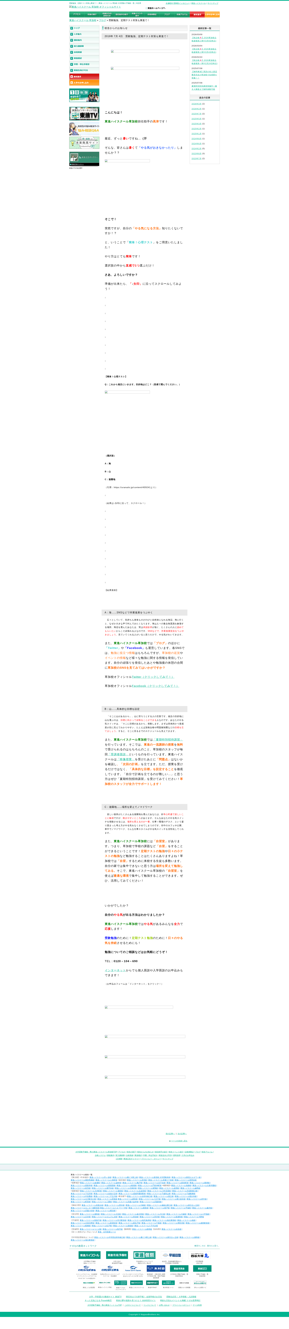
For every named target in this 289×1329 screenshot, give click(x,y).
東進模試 (138, 1155)
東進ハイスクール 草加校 (82, 20)
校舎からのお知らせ (145, 1152)
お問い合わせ (164, 1305)
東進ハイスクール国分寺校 (186, 1196)
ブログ (102, 20)
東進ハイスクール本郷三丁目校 (161, 1180)
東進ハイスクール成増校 (169, 1188)
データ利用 (197, 1305)
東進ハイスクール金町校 (111, 1183)
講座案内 (110, 1155)
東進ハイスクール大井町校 (91, 1191)
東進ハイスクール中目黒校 (81, 1196)
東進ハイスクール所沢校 (150, 1217)
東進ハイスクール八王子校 (150, 1199)
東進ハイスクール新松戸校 (129, 1223)
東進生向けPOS (165, 1155)
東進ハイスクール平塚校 (181, 1208)
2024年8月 (197, 139)
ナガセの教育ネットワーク (83, 1246)
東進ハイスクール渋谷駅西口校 (184, 1191)
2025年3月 (197, 124)
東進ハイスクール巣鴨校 (148, 1188)
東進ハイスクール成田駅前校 (197, 1223)
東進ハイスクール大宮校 (111, 1214)
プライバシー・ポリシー (151, 1159)
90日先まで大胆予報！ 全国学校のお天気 (144, 1297)
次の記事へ (182, 1134)
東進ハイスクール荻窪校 (81, 1188)
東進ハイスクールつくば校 (90, 1229)
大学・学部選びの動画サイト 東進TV (105, 1297)
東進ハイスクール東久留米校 (173, 1199)
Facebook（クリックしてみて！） (155, 685)
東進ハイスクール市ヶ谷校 (100, 1177)
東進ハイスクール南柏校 (123, 1226)
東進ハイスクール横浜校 (105, 1211)
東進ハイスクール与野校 (194, 1217)
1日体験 (119, 1159)
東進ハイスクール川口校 (155, 1214)
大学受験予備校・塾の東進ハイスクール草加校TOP (96, 1152)
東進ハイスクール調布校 (128, 1199)
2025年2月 (197, 129)
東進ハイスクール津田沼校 (174, 1223)
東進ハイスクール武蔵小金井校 (125, 1202)
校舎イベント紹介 (176, 1152)
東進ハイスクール (198, 3)
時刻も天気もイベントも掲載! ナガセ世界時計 (180, 1300)
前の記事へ (170, 1134)
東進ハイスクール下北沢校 (81, 1194)
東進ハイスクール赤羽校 (137, 1180)
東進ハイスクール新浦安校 (106, 1223)
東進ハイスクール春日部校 (133, 1214)
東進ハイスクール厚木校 (114, 1205)
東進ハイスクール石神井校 (126, 1188)
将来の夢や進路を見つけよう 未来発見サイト (136, 1300)
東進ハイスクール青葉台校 (92, 1205)
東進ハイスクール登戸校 (160, 1208)
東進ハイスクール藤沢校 (202, 1208)
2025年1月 (197, 134)
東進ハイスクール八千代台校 (146, 1226)
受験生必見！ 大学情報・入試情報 (181, 1297)
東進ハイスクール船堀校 (127, 1185)
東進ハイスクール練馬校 (190, 1188)
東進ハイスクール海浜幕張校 (164, 1220)
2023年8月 (197, 154)
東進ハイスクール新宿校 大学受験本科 (154, 1177)
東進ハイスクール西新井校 (81, 1185)
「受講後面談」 (118, 754)
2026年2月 (197, 109)
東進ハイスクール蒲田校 (113, 1191)
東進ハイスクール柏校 (186, 1220)
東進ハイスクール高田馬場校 (82, 1180)
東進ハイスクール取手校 (113, 1229)
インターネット (115, 970)
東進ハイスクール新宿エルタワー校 (186, 1177)
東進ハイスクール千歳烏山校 (159, 1194)
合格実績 (129, 1155)
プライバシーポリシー (181, 1305)
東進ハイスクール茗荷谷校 (186, 1180)
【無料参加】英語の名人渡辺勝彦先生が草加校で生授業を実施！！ (204, 75)
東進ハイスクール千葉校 (152, 1223)
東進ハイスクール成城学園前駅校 (132, 1194)
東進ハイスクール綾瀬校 (90, 1183)
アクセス (122, 1152)
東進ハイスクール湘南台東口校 (159, 1205)
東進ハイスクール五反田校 (135, 1191)
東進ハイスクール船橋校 (81, 1226)
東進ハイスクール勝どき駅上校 (125, 1177)
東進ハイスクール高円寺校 (103, 1188)
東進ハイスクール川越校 (176, 1214)
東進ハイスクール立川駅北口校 (83, 1199)
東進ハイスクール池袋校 (181, 1185)
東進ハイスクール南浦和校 (172, 1217)
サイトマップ (212, 3)
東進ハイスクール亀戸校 (132, 1183)
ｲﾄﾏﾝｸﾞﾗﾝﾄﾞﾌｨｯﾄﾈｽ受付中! (86, 1278)
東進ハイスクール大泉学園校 (204, 1185)
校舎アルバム (207, 1152)
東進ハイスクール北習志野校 (82, 1223)
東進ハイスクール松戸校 (102, 1226)
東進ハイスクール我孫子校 (90, 1220)
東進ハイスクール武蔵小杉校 (82, 1211)
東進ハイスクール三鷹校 (102, 1202)
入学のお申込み (188, 1155)
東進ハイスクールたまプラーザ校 (113, 1208)
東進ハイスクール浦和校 (90, 1214)
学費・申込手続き (150, 1155)
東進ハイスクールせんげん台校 (104, 1217)
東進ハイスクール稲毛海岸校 (139, 1220)
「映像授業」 (126, 759)
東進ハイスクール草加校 (128, 1217)
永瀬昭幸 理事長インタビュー (178, 3)
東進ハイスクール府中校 (197, 1199)
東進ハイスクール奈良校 (171, 1229)
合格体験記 (189, 1152)
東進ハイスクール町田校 (81, 1202)
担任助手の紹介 (161, 1152)
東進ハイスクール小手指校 (198, 1214)
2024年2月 (197, 149)
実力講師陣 (120, 1155)
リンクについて (149, 1305)
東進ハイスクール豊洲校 (200, 1183)
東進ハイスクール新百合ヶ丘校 (186, 1205)
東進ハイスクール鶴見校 (138, 1208)
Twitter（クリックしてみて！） (153, 676)
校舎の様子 (131, 1152)
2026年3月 (197, 104)
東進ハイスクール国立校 (164, 1196)
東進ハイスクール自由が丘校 (105, 1194)
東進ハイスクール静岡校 (142, 1229)
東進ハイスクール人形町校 (106, 1180)
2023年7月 (197, 159)
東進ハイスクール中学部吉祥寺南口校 (109, 1237)
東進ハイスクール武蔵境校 (151, 1202)
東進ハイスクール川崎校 (136, 1205)
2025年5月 (197, 119)
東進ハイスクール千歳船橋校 (183, 1194)
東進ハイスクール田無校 (107, 1199)
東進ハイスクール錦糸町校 (177, 1183)
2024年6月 (197, 144)
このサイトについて (132, 1305)
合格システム (100, 1155)
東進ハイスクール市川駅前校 (114, 1220)
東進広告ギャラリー (78, 164)
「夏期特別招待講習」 (168, 739)
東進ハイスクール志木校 (81, 1217)
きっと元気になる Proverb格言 (98, 1300)
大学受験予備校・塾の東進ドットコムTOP (104, 1305)
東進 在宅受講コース (107, 1232)
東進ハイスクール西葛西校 (104, 1185)
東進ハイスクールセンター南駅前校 (85, 1208)
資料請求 (176, 1155)
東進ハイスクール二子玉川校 (105, 1196)
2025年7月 (197, 114)
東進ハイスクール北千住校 (154, 1183)
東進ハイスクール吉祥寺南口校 (139, 1196)
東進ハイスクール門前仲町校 (150, 1185)
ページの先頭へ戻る (179, 1141)
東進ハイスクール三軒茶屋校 (159, 1191)
